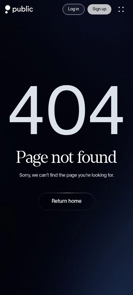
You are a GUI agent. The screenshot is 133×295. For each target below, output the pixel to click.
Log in (73, 9)
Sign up (99, 9)
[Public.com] (19, 11)
